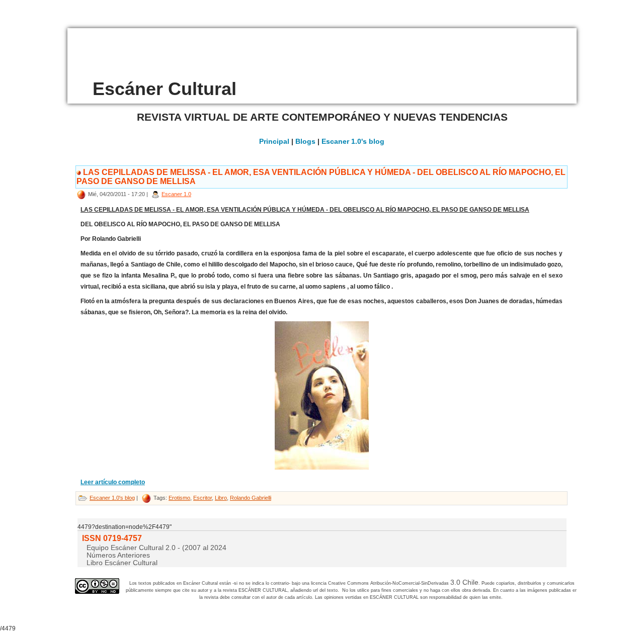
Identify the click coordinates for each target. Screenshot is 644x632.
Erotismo (179, 498)
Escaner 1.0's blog (352, 141)
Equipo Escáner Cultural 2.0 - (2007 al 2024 (156, 548)
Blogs (305, 141)
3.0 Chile (464, 582)
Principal (274, 141)
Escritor (202, 498)
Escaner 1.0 (176, 194)
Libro (221, 498)
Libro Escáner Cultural (122, 563)
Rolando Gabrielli (250, 498)
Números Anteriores (118, 555)
